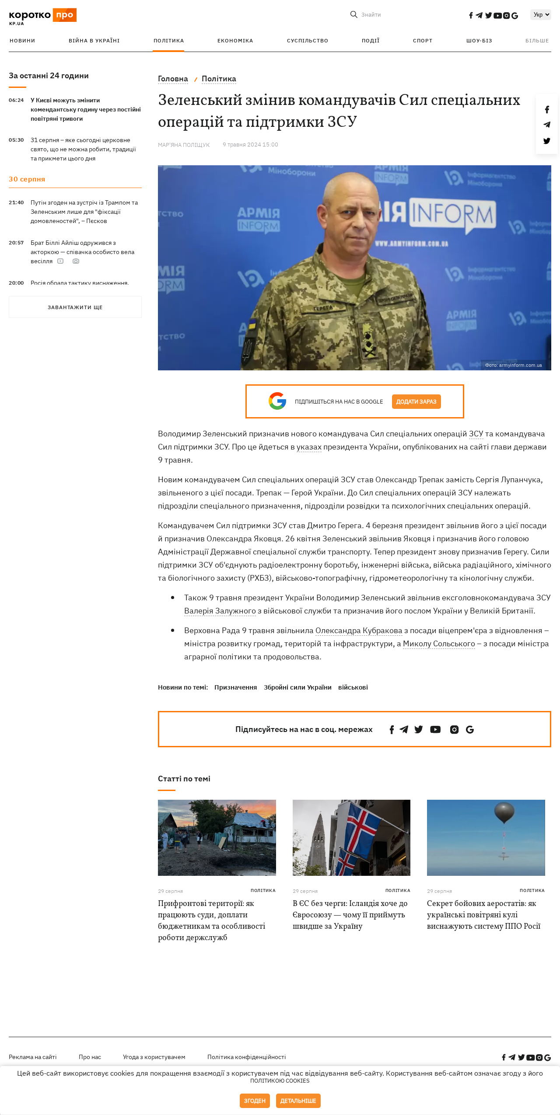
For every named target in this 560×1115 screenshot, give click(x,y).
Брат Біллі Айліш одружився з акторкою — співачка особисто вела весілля (82, 252)
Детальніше (298, 1101)
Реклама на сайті (33, 1057)
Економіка (235, 40)
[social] (470, 15)
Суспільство (308, 40)
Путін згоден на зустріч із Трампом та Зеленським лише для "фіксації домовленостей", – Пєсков (84, 212)
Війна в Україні (94, 40)
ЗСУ (476, 434)
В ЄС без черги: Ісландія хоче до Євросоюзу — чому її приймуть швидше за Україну (350, 915)
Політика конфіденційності (246, 1057)
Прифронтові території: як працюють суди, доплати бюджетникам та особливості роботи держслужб (211, 921)
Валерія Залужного (220, 611)
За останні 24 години (49, 75)
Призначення (235, 687)
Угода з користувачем (154, 1057)
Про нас (90, 1057)
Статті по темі (184, 779)
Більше (537, 40)
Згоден (255, 1101)
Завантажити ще (75, 307)
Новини (22, 40)
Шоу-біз (479, 40)
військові (353, 687)
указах (309, 447)
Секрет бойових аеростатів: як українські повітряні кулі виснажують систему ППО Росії (483, 915)
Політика (169, 40)
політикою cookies (280, 1081)
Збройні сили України (298, 687)
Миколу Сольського (439, 643)
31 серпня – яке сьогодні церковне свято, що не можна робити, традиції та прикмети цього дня (83, 149)
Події (371, 40)
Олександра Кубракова (358, 630)
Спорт (423, 40)
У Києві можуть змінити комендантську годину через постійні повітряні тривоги (86, 109)
